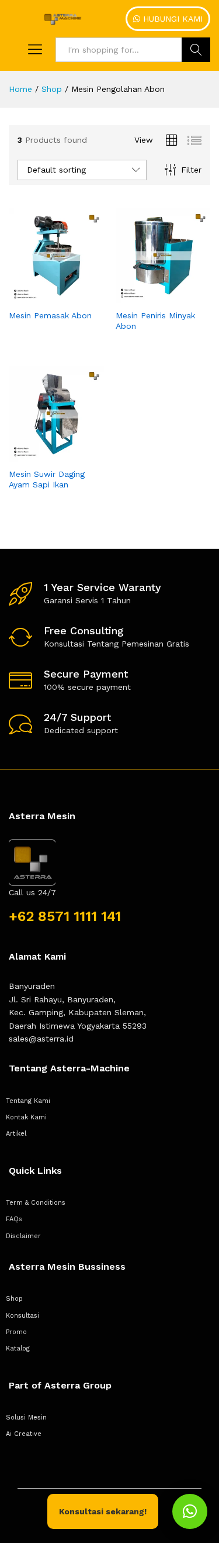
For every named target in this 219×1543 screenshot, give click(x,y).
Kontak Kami (26, 1117)
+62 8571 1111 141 (65, 916)
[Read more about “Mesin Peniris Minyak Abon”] (149, 296)
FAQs (14, 1219)
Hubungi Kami (171, 18)
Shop (14, 1299)
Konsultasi (22, 1315)
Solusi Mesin (26, 1417)
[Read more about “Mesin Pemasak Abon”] (43, 296)
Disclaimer (23, 1236)
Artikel (16, 1134)
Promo (16, 1332)
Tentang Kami (28, 1101)
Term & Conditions (35, 1203)
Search (196, 49)
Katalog (18, 1348)
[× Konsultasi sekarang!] (189, 1511)
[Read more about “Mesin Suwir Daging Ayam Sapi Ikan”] (43, 455)
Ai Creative (23, 1434)
